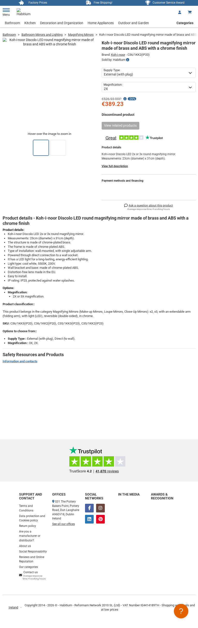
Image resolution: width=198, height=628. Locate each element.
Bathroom (12, 23)
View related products (120, 125)
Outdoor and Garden (133, 23)
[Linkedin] (89, 519)
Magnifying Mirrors (81, 34)
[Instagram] (100, 508)
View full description (115, 166)
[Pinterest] (100, 519)
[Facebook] (89, 508)
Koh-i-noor (118, 54)
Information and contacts (20, 361)
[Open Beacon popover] (181, 611)
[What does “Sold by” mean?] (127, 60)
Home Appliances (101, 23)
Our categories (28, 567)
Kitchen (30, 23)
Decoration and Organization (61, 23)
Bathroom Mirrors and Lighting (42, 34)
